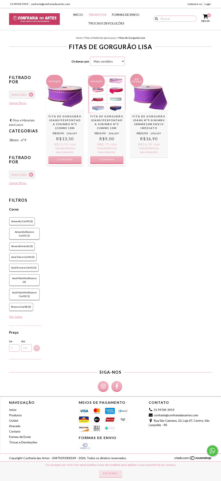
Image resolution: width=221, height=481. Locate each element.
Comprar (65, 159)
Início (78, 14)
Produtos (97, 14)
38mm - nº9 (17, 140)
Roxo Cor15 (19, 94)
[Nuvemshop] (193, 459)
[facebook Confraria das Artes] (116, 386)
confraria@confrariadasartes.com (50, 4)
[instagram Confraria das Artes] (103, 386)
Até (23, 341)
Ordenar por (80, 61)
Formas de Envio (125, 14)
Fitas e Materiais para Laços (100, 37)
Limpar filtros (18, 103)
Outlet (13, 420)
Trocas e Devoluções (106, 23)
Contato (15, 431)
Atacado (15, 426)
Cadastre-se (195, 4)
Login (208, 4)
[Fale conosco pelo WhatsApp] (212, 450)
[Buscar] (155, 18)
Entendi (110, 473)
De (10, 341)
